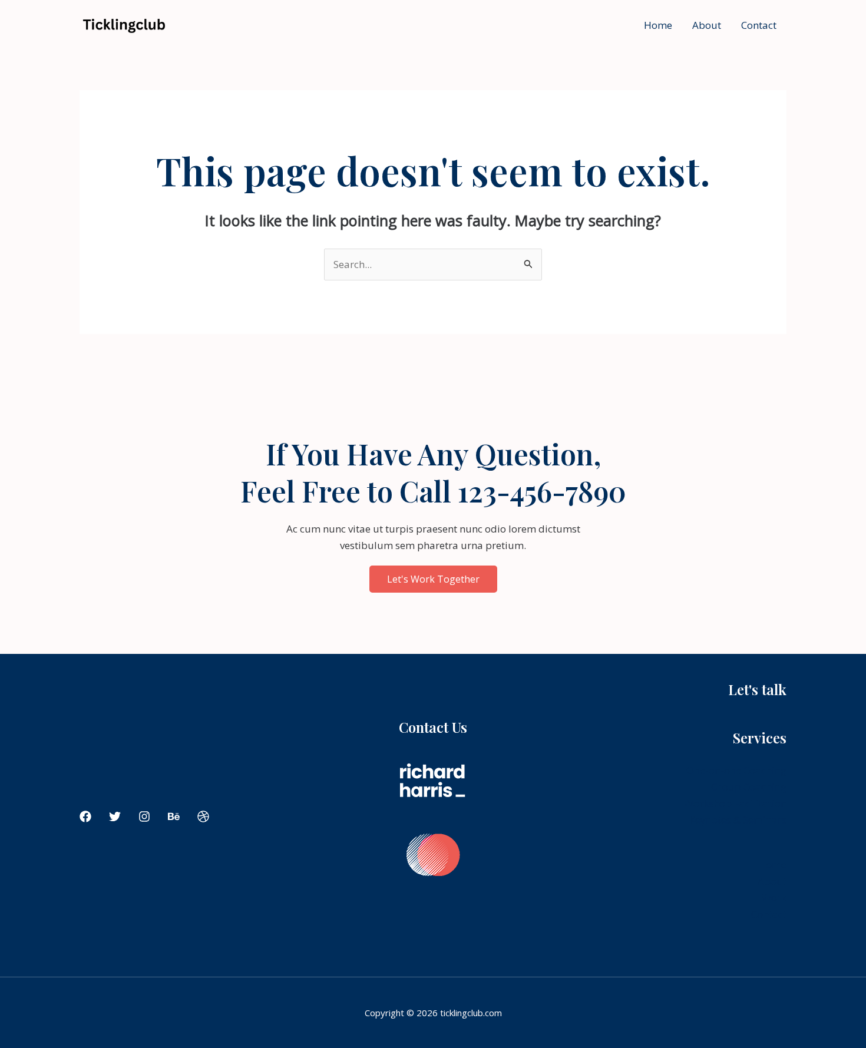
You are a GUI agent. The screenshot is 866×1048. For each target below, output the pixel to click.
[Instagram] (144, 816)
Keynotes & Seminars (737, 820)
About (706, 25)
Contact (758, 25)
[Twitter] (115, 816)
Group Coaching (748, 787)
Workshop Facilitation (735, 803)
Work (774, 897)
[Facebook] (85, 816)
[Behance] (174, 816)
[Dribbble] (203, 816)
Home (658, 25)
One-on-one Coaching (736, 770)
